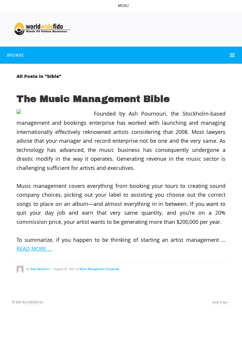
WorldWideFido (32, 302)
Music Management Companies (99, 269)
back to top (220, 302)
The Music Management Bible (93, 99)
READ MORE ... (34, 248)
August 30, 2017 (64, 269)
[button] (121, 5)
